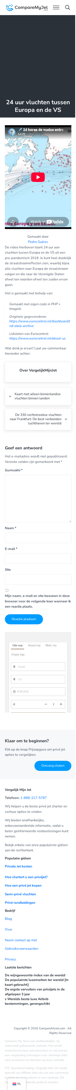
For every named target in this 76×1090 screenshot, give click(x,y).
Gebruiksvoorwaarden (21, 948)
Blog (8, 918)
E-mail (11, 549)
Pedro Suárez (38, 241)
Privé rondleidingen (20, 902)
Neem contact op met (21, 940)
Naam (10, 528)
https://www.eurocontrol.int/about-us (37, 338)
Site (8, 569)
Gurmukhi (13, 470)
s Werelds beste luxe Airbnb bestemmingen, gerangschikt (27, 1001)
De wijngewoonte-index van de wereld (35, 975)
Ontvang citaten (52, 765)
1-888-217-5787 (33, 797)
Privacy (10, 959)
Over (8, 929)
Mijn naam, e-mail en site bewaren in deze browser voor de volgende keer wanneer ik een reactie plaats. (38, 601)
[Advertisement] (38, 55)
